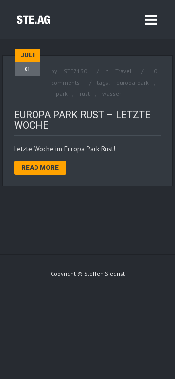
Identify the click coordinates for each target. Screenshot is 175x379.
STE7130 (75, 71)
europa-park (132, 82)
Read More (40, 167)
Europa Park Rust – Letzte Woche (82, 120)
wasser (111, 93)
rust (85, 93)
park (62, 93)
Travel (123, 71)
